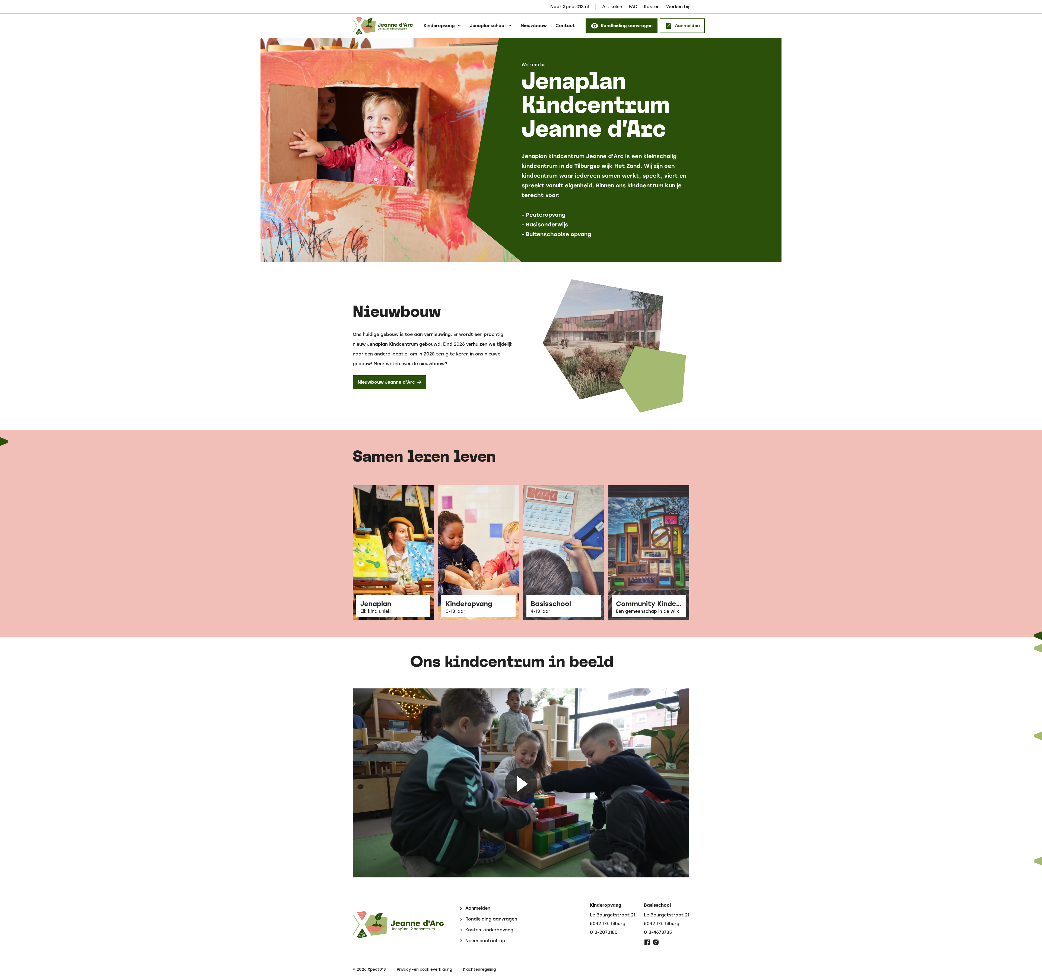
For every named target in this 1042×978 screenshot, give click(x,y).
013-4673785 (658, 932)
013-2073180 (604, 932)
